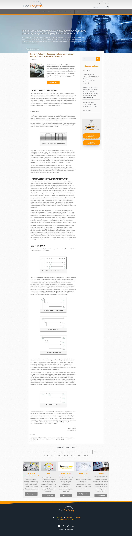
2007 (29, 451)
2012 (62, 451)
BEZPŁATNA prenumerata (88, 12)
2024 (79, 455)
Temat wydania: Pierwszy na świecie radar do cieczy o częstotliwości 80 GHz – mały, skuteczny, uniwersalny (51, 440)
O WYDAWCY (101, 473)
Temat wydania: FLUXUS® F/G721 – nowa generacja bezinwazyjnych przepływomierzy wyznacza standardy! (52, 438)
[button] (2, 34)
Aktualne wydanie (51, 12)
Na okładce (87, 111)
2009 (42, 451)
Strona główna (42, 12)
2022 (65, 455)
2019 (45, 455)
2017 (95, 451)
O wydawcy (78, 12)
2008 (35, 451)
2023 (72, 455)
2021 (59, 455)
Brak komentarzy (34, 59)
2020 (52, 455)
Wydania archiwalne (63, 12)
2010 (49, 451)
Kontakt (71, 12)
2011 (55, 451)
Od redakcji (87, 70)
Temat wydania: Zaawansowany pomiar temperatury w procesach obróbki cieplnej (91, 79)
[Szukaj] (107, 7)
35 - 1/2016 (32, 434)
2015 (82, 451)
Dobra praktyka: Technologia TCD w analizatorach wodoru (90, 104)
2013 (69, 451)
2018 (102, 451)
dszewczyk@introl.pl (71, 430)
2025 (85, 455)
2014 (75, 451)
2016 (88, 451)
